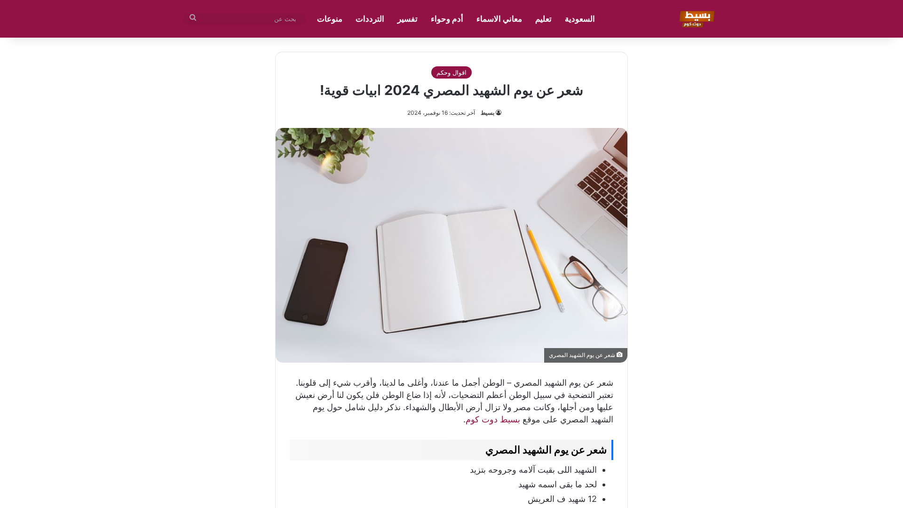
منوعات (329, 19)
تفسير (407, 19)
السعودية (580, 19)
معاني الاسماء (499, 19)
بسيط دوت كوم (493, 419)
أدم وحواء (447, 19)
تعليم (543, 19)
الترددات (370, 19)
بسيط (487, 112)
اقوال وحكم (451, 72)
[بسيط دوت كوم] (695, 18)
